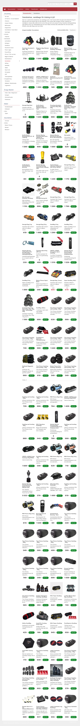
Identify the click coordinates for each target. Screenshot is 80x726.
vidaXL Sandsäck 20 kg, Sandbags (41, 678)
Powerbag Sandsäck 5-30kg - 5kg (28, 49)
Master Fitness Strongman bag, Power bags (70, 49)
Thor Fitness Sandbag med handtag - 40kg (70, 651)
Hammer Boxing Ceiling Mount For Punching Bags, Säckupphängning (27, 252)
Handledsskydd (8, 106)
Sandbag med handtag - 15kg (70, 484)
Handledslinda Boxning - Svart (54, 514)
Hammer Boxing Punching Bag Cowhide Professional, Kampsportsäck (56, 426)
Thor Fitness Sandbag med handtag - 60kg (56, 338)
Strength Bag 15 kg (55, 197)
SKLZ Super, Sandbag (56, 623)
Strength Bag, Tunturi (56, 280)
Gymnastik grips (9, 97)
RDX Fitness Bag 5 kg (56, 456)
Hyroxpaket (67, 135)
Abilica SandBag (26, 623)
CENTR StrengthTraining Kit (41, 197)
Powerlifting (8, 52)
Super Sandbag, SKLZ (70, 280)
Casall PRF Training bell (27, 651)
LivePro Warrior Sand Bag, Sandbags (69, 596)
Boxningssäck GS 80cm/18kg (41, 514)
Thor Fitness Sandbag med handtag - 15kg (42, 367)
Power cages (8, 49)
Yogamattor (7, 85)
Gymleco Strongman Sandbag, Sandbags (41, 596)
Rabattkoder (34, 9)
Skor (6, 111)
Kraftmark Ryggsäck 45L (27, 367)
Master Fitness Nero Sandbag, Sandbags (55, 367)
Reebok (7, 127)
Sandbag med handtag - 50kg (70, 425)
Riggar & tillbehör (9, 56)
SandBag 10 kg (54, 224)
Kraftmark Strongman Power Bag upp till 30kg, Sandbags (56, 679)
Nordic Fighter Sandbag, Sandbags (55, 49)
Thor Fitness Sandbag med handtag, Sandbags (28, 679)
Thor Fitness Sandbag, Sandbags (28, 596)
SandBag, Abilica (40, 307)
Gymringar (7, 32)
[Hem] (5, 9)
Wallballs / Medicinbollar (10, 83)
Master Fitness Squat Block (42, 281)
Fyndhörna (20, 9)
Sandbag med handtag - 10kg (42, 484)
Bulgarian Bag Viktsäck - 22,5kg (42, 49)
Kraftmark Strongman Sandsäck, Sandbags (28, 77)
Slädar (6, 67)
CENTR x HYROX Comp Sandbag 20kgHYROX (70, 397)
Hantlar (6, 34)
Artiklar (27, 9)
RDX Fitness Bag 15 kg (70, 456)
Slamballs (7, 65)
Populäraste (72, 30)
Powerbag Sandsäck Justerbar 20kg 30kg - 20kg (56, 106)
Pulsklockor (7, 99)
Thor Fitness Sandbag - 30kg (70, 541)
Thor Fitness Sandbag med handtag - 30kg (28, 338)
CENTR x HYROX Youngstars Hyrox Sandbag (55, 252)
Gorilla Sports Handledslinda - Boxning (26, 166)
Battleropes (7, 25)
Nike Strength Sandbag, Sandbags (27, 197)
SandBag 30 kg (68, 224)
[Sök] (75, 3)
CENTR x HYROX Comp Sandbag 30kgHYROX (28, 457)
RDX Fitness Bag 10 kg (28, 513)
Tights (6, 113)
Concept (7, 120)
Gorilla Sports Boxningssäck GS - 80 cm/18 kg (28, 136)
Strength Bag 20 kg (41, 224)
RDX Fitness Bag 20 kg (56, 397)
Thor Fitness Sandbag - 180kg (28, 569)
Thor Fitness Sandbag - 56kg (56, 541)
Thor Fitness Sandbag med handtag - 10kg (70, 678)
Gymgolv (7, 95)
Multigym (7, 43)
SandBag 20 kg (26, 280)
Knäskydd (7, 109)
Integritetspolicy (73, 722)
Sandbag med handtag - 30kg (28, 397)
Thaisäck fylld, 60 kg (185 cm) (41, 251)
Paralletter (7, 45)
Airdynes (7, 21)
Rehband (7, 129)
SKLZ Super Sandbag (56, 595)
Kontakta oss (43, 9)
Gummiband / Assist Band (11, 29)
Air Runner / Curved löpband (12, 18)
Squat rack (7, 69)
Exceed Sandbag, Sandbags (69, 569)
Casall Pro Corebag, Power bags (41, 624)
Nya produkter (11, 9)
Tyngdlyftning (8, 78)
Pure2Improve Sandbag (70, 623)
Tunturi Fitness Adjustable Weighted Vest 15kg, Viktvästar (41, 708)
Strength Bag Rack (27, 105)
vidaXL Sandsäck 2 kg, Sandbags (56, 707)
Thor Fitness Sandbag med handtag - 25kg (70, 338)
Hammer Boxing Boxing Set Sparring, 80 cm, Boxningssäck (56, 136)
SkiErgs (6, 63)
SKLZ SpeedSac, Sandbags (54, 484)
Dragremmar (8, 27)
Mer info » (31, 58)
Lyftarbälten (8, 41)
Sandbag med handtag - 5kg (42, 457)
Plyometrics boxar (9, 47)
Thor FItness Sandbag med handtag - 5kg (70, 367)
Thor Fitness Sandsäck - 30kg (70, 707)
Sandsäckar (7, 61)
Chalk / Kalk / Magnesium (11, 92)
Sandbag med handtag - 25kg (42, 397)
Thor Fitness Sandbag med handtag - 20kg (56, 308)
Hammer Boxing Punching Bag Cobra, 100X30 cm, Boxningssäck (42, 136)
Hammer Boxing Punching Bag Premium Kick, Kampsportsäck (68, 252)
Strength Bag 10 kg (69, 164)
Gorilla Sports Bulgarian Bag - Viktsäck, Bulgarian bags (41, 107)
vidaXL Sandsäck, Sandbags (55, 651)
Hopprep (7, 36)
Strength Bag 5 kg (27, 224)
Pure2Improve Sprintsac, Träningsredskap (40, 339)
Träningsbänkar (8, 76)
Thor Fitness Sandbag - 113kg (42, 651)
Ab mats (7, 16)
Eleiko (6, 123)
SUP (6, 74)
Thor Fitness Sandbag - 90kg (42, 541)
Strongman (7, 72)
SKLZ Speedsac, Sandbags (40, 425)
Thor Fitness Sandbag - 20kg (42, 569)
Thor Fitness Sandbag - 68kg (28, 541)
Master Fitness (8, 125)
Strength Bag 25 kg (69, 197)
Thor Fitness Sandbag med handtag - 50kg (70, 308)
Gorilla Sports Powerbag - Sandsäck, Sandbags (70, 78)
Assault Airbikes (9, 23)
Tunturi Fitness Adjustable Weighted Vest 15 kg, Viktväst (55, 166)
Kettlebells (7, 38)
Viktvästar (7, 81)
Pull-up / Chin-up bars (10, 54)
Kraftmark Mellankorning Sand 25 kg (56, 78)
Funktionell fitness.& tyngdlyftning (15, 4)
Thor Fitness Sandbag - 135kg (56, 569)
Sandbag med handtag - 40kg (28, 425)
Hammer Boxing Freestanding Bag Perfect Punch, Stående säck (27, 485)
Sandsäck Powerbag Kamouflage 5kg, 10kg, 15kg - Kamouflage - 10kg (28, 309)
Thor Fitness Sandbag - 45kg (70, 514)
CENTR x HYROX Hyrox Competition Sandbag (42, 77)
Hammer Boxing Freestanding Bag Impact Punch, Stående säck (42, 166)
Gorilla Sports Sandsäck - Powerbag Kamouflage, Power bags (70, 107)
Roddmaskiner (8, 58)
